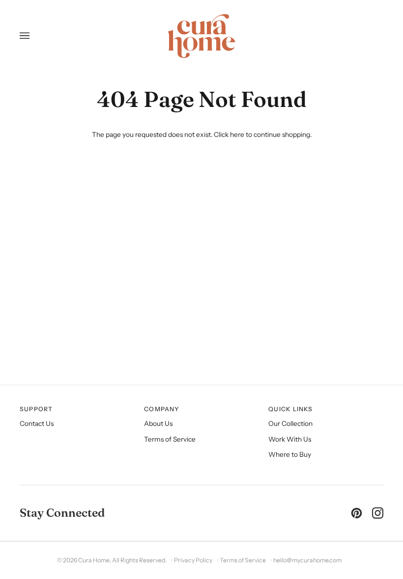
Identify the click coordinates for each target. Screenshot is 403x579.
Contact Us (37, 423)
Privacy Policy (193, 560)
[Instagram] (377, 513)
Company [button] (161, 409)
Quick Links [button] (290, 409)
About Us (158, 423)
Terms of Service (170, 439)
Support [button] (36, 409)
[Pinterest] (356, 513)
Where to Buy (289, 454)
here (237, 134)
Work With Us (289, 439)
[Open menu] (28, 36)
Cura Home (94, 560)
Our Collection (290, 423)
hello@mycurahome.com (307, 560)
